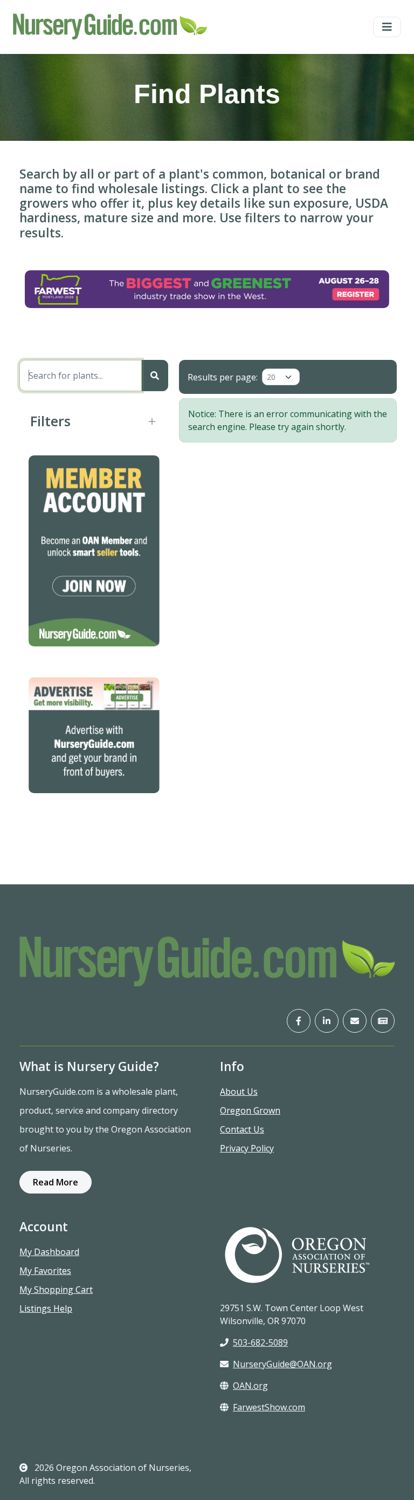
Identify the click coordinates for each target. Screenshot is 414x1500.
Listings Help (45, 1308)
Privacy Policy (247, 1148)
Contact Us (242, 1129)
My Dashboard (49, 1252)
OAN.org (250, 1386)
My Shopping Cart (56, 1290)
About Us (239, 1091)
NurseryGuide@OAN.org (282, 1364)
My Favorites (45, 1271)
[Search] (154, 375)
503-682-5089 (260, 1342)
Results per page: (223, 377)
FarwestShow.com (269, 1407)
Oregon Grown (250, 1110)
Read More (55, 1182)
